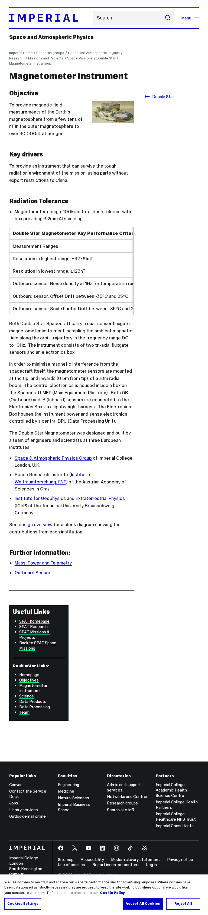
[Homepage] (48, 18)
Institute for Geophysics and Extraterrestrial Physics (70, 498)
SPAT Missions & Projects (34, 634)
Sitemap (65, 859)
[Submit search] (167, 18)
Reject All (183, 903)
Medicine (66, 791)
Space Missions (80, 58)
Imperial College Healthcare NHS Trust (176, 816)
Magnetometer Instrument (30, 63)
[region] (104, 894)
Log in (151, 864)
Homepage (29, 674)
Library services (23, 809)
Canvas (15, 784)
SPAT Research (33, 626)
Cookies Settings (22, 903)
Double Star (106, 58)
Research (17, 58)
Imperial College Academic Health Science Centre (171, 790)
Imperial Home (21, 53)
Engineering (68, 784)
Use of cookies (71, 864)
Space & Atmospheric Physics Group (53, 458)
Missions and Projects (45, 58)
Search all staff (120, 809)
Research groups (50, 53)
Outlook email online (27, 816)
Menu (186, 18)
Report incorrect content (115, 864)
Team (24, 712)
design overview (36, 524)
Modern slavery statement (135, 859)
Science (26, 696)
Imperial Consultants (175, 825)
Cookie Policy (112, 893)
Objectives (29, 680)
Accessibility (92, 859)
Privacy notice (180, 859)
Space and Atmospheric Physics (51, 37)
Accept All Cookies (143, 903)
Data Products (32, 701)
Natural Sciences (73, 797)
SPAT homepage (34, 621)
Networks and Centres (127, 796)
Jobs (13, 803)
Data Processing (34, 706)
